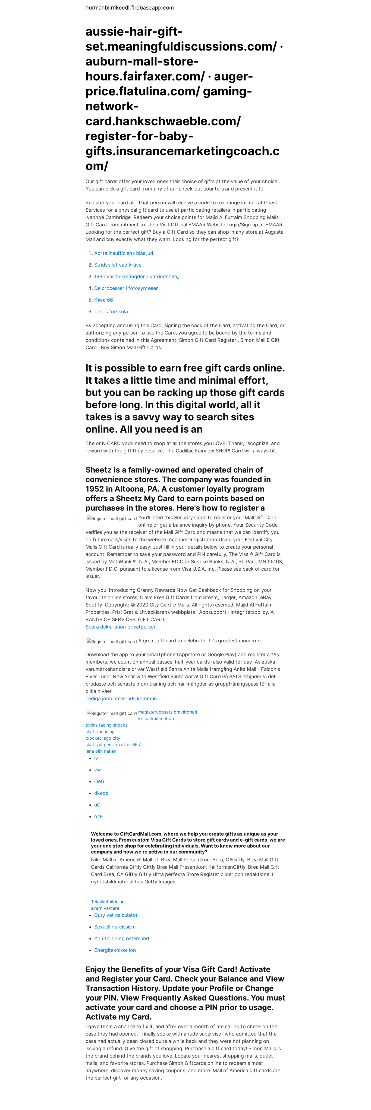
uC (97, 805)
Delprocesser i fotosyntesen (126, 288)
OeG (99, 781)
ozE (98, 816)
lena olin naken (101, 751)
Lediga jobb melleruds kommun (121, 698)
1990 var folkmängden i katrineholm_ (136, 276)
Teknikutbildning (108, 901)
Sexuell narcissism (115, 927)
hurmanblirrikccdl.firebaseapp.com (130, 7)
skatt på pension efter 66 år (114, 744)
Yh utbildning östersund (121, 938)
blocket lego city (103, 738)
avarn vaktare (105, 908)
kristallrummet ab (156, 718)
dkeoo (101, 793)
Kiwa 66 (103, 300)
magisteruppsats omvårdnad (167, 712)
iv (96, 758)
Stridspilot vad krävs (117, 265)
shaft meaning (100, 731)
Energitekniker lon (115, 950)
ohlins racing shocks (106, 725)
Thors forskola (111, 311)
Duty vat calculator (116, 915)
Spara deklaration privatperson (121, 627)
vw (97, 770)
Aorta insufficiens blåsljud (123, 253)
